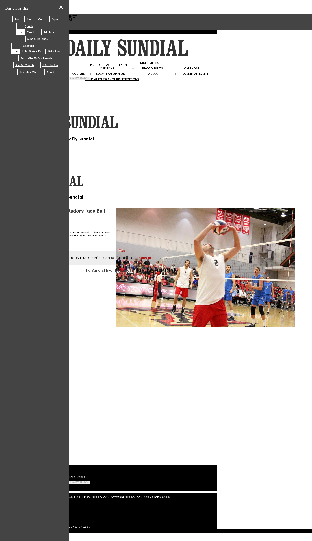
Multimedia (149, 63)
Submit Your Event (33, 51)
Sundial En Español (100, 79)
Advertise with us (31, 72)
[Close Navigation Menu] (61, 7)
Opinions (107, 68)
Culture (42, 19)
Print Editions (127, 79)
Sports (29, 26)
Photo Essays (153, 68)
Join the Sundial (52, 65)
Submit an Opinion (110, 73)
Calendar (192, 68)
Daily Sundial (17, 8)
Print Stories (56, 51)
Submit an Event (195, 73)
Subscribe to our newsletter (39, 58)
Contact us (143, 257)
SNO (78, 527)
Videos (153, 73)
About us (52, 72)
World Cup (34, 32)
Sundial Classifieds (26, 65)
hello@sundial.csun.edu (157, 496)
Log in (87, 527)
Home (19, 19)
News (30, 19)
